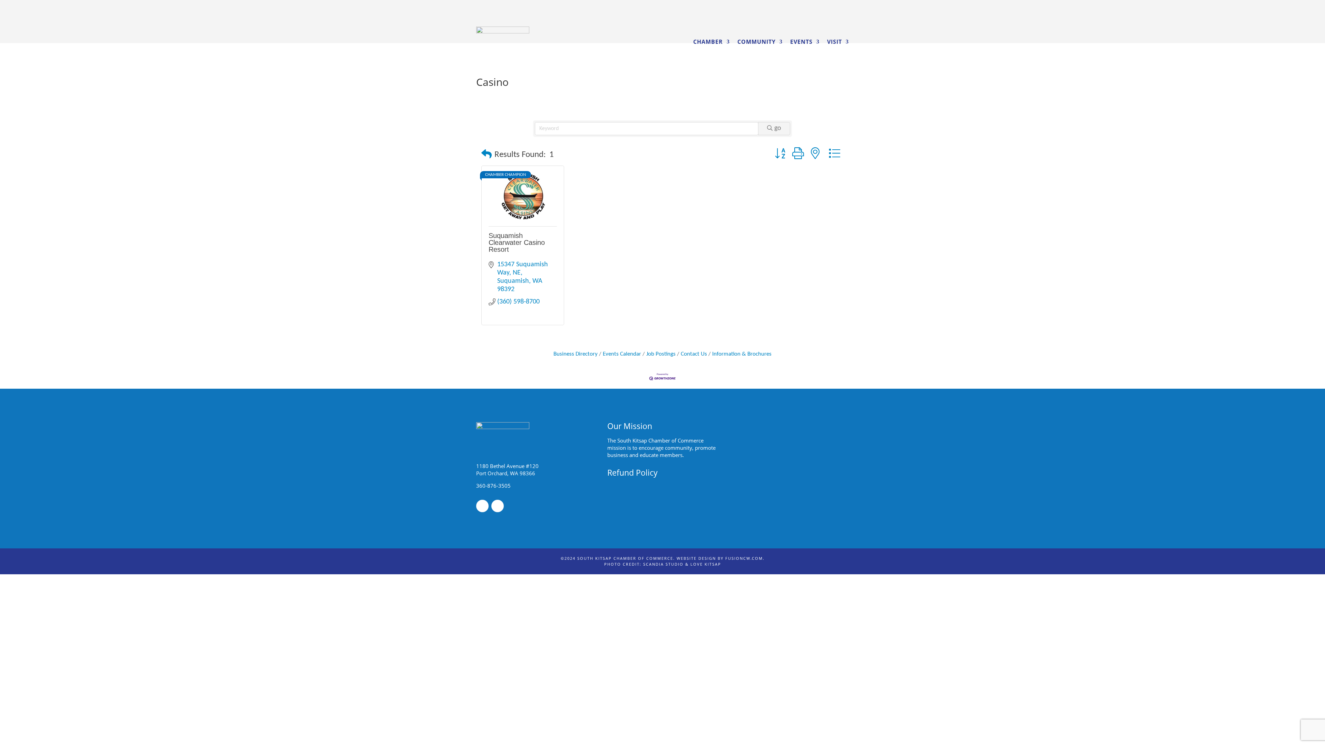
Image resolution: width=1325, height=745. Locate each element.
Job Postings (661, 354)
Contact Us (694, 354)
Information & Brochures (742, 354)
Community (756, 42)
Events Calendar (622, 354)
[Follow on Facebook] (482, 506)
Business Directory (575, 354)
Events (801, 42)
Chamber (708, 42)
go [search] (777, 128)
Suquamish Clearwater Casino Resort (517, 242)
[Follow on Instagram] (497, 506)
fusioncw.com (744, 558)
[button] (486, 155)
